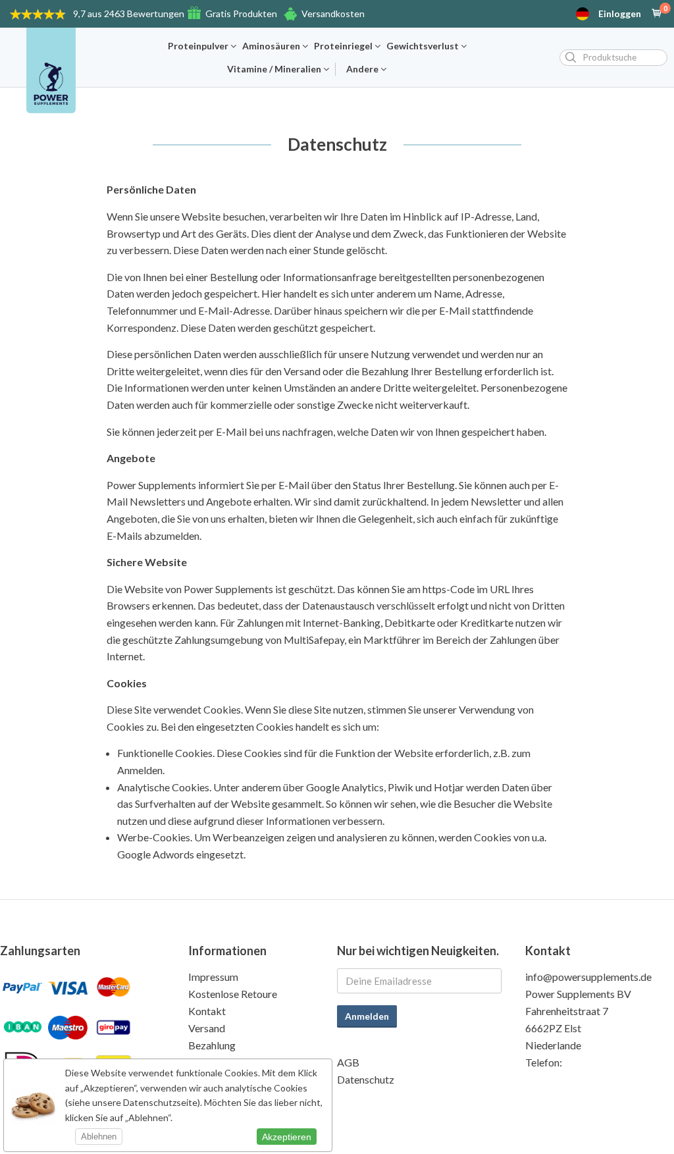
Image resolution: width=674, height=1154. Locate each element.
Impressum (213, 976)
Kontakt (207, 1011)
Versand (206, 1028)
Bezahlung (212, 1045)
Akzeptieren (286, 1137)
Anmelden (367, 1016)
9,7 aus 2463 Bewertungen (128, 13)
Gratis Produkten (241, 13)
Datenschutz (365, 1079)
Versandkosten (333, 13)
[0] (657, 14)
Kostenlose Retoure (232, 993)
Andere (363, 69)
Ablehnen (99, 1136)
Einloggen (619, 13)
